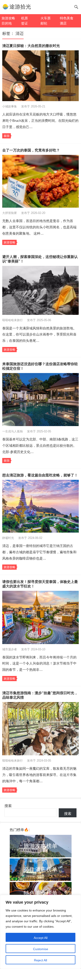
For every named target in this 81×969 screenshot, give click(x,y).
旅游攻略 (8, 18)
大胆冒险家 (10, 213)
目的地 (7, 23)
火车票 (45, 18)
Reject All (40, 960)
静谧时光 (8, 538)
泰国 (6, 136)
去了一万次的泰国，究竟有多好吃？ (31, 150)
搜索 (8, 806)
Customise (40, 949)
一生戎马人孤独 (13, 431)
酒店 (63, 23)
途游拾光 (20, 7)
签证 (24, 23)
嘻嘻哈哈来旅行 (13, 320)
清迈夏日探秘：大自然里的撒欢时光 (31, 46)
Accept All (40, 938)
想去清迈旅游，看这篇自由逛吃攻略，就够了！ (40, 475)
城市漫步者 (10, 649)
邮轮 (43, 23)
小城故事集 (10, 106)
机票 (24, 18)
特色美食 (66, 18)
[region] (40, 932)
